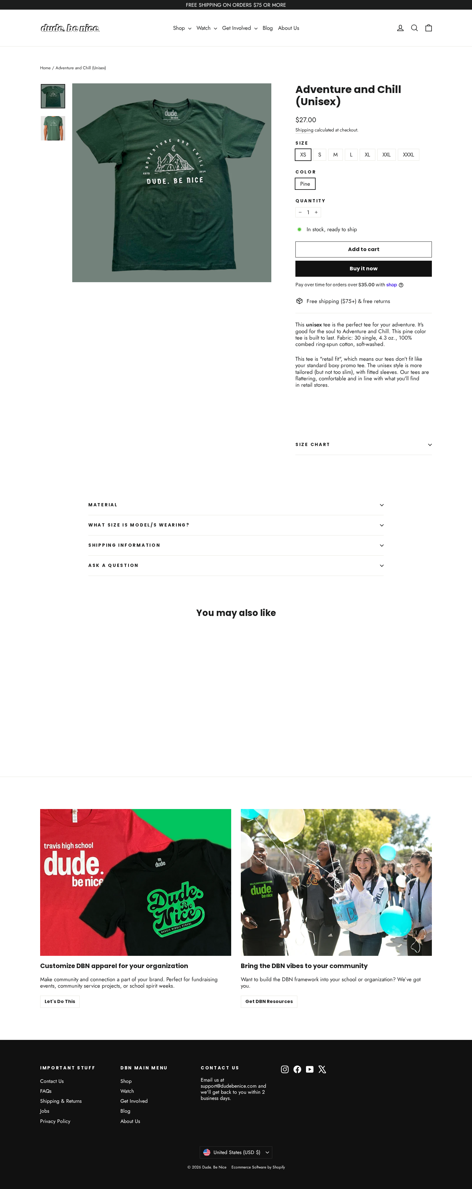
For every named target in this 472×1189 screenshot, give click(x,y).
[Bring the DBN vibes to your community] (336, 882)
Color (305, 172)
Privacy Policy (55, 1121)
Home (45, 68)
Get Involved (237, 28)
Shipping (304, 130)
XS (303, 154)
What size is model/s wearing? (139, 525)
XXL (386, 154)
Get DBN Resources (269, 1001)
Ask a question (113, 565)
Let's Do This (60, 1001)
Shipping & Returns (61, 1101)
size (302, 143)
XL (367, 154)
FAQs (45, 1091)
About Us (288, 28)
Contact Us (52, 1081)
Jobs (44, 1111)
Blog (268, 28)
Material (103, 505)
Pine (305, 184)
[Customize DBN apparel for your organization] (135, 882)
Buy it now (364, 268)
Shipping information (124, 545)
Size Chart (312, 445)
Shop (180, 28)
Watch (204, 28)
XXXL (408, 154)
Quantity (310, 201)
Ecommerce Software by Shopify (258, 1167)
